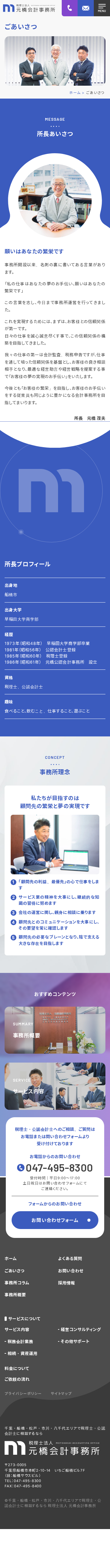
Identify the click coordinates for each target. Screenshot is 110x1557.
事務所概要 (15, 1294)
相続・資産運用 (23, 1353)
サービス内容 (17, 1329)
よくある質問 (70, 1258)
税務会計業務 (20, 1341)
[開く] (102, 8)
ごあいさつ (14, 1270)
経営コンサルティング (81, 1329)
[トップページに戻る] (29, 8)
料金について (17, 1368)
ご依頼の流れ (17, 1379)
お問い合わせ (70, 1270)
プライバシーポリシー (23, 1393)
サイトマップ (61, 1393)
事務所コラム (17, 1282)
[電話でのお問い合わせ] (70, 8)
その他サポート (75, 1341)
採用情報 (66, 1282)
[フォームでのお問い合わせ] (86, 8)
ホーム (11, 1258)
